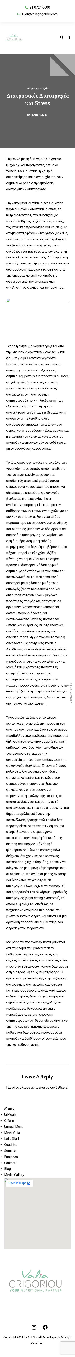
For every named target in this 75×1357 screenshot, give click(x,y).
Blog (7, 1169)
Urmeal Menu (13, 1127)
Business (11, 1157)
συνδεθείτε (58, 1087)
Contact (9, 1163)
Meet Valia (12, 1133)
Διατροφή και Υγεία (38, 88)
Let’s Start (11, 1139)
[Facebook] (45, 1327)
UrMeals (10, 1115)
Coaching (11, 1145)
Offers (9, 1121)
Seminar (10, 1151)
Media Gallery (14, 1175)
